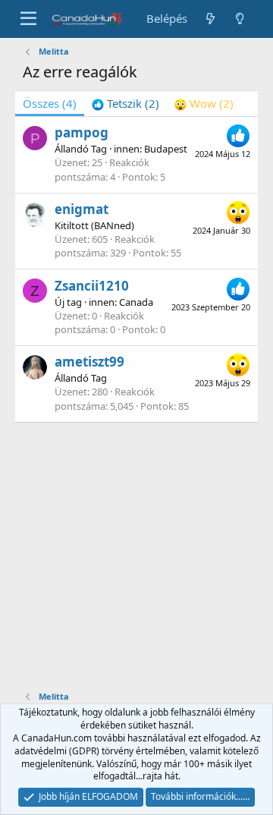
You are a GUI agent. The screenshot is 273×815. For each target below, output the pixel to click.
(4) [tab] (50, 103)
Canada (136, 302)
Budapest (165, 149)
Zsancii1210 (92, 285)
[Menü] (28, 19)
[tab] (125, 103)
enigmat (81, 209)
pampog (81, 132)
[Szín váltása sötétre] (240, 19)
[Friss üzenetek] (209, 19)
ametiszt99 (89, 361)
